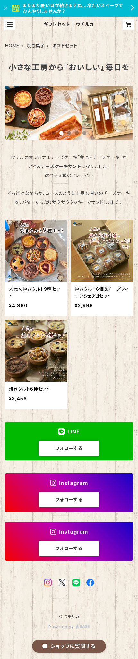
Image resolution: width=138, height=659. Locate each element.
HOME (12, 45)
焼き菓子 (36, 45)
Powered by (61, 626)
